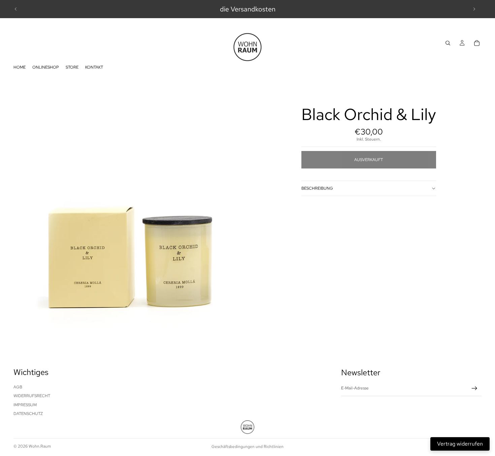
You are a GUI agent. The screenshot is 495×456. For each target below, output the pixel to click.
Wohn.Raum (40, 446)
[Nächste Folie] (474, 9)
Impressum (25, 404)
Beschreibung (317, 188)
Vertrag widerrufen (460, 443)
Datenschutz (28, 413)
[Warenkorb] (476, 43)
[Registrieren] (474, 388)
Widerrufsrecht (31, 395)
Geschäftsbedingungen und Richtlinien (247, 446)
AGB (17, 387)
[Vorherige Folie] (15, 9)
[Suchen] (447, 43)
